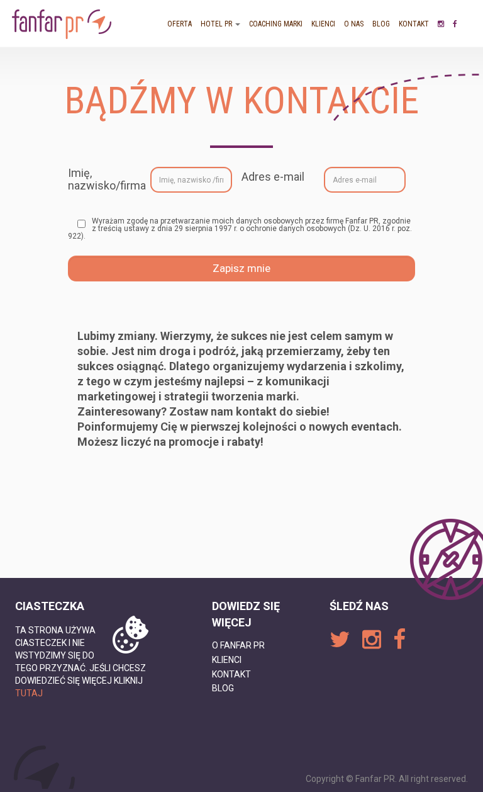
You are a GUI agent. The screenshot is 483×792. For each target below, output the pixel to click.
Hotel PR (217, 24)
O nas (354, 24)
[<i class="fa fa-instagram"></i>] (440, 24)
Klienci (323, 24)
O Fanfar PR (238, 645)
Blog (381, 24)
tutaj (29, 693)
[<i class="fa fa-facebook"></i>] (455, 24)
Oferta (179, 24)
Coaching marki (276, 24)
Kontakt (414, 24)
